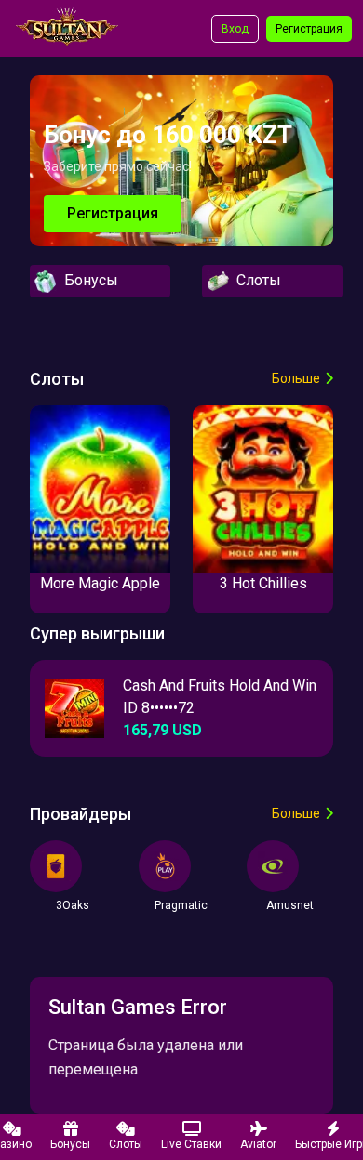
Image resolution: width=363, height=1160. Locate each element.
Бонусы (87, 280)
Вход (235, 28)
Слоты (255, 280)
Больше (296, 378)
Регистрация (309, 28)
